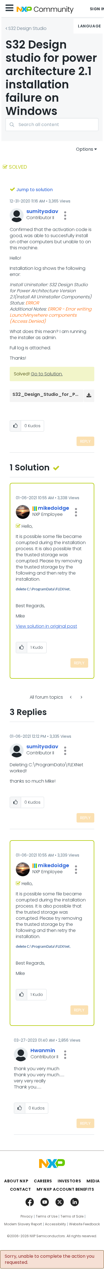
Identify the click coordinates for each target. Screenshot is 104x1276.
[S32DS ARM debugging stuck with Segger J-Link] (71, 697)
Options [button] (84, 149)
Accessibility (55, 1224)
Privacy (27, 1216)
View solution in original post (46, 626)
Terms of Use (46, 1216)
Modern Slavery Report (23, 1224)
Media (93, 1181)
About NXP (16, 1181)
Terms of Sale (71, 1216)
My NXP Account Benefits (65, 1189)
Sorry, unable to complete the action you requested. (49, 1259)
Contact (20, 1189)
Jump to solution (34, 189)
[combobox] (52, 124)
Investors (69, 1181)
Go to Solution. (47, 374)
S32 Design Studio (27, 28)
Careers (43, 1181)
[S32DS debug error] (81, 697)
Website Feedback (84, 1224)
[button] (65, 215)
